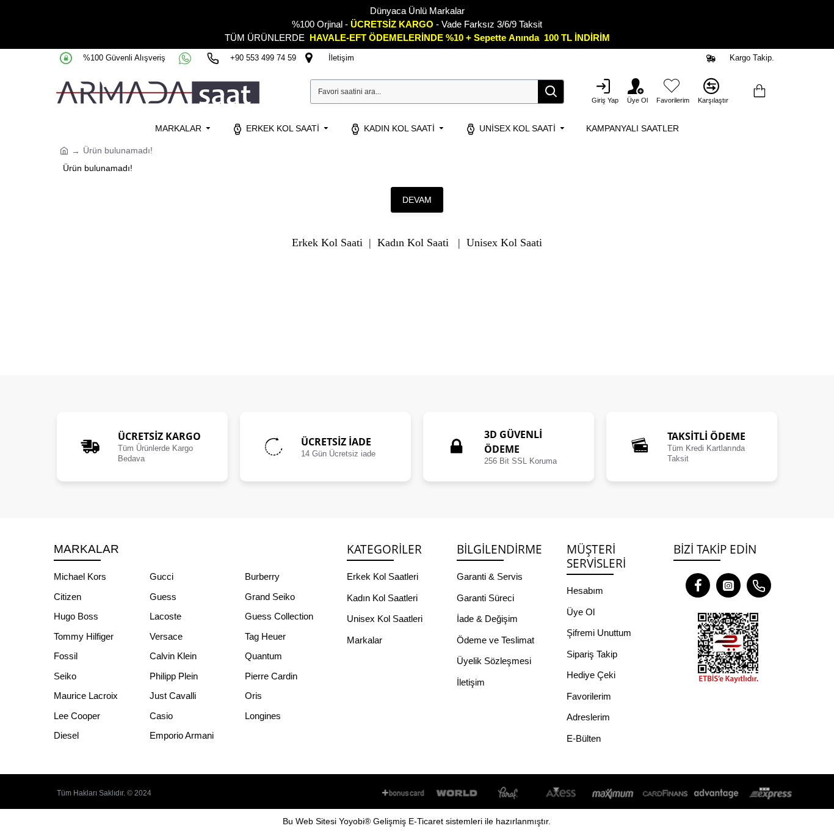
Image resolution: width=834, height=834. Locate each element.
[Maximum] (613, 793)
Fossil (66, 656)
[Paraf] (509, 793)
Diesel (66, 735)
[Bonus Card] (405, 793)
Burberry (262, 576)
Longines (263, 716)
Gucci (161, 576)
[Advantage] (716, 793)
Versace (166, 636)
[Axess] (561, 793)
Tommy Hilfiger (84, 636)
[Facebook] (698, 585)
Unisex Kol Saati (504, 243)
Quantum (263, 656)
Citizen (67, 596)
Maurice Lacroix (86, 695)
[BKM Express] (768, 793)
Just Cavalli (173, 695)
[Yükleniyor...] (759, 91)
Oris (253, 695)
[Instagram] (728, 585)
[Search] (551, 91)
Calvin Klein (173, 656)
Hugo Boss (76, 616)
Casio (161, 716)
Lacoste (165, 616)
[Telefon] (759, 585)
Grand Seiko (270, 596)
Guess (163, 596)
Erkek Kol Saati (327, 243)
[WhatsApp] (186, 58)
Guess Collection (279, 616)
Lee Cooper (77, 716)
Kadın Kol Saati (413, 243)
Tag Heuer (265, 636)
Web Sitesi (316, 821)
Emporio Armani (182, 735)
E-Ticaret (425, 821)
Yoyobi (351, 821)
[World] (457, 793)
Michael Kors (80, 576)
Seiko (65, 676)
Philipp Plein (174, 676)
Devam (417, 200)
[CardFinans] (664, 793)
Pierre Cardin (271, 676)
